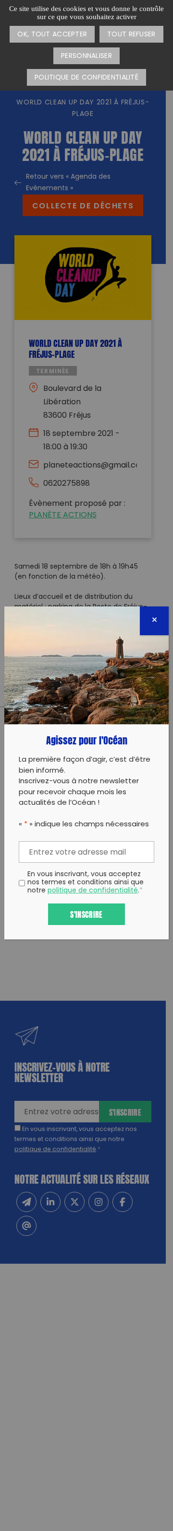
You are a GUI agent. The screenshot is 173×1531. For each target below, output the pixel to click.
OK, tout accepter (52, 34)
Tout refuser (131, 34)
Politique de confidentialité (86, 77)
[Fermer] (154, 620)
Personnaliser (86, 56)
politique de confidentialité (93, 890)
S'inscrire (86, 913)
